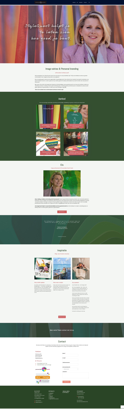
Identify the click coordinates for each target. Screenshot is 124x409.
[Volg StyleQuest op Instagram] (68, 392)
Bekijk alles (62, 316)
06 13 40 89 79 (38, 400)
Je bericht (64, 371)
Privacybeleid (51, 397)
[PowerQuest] (76, 117)
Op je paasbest (75, 282)
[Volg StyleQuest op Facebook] (63, 392)
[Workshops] (76, 144)
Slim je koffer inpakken (39, 282)
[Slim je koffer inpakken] (43, 268)
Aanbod (74, 2)
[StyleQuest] (40, 2)
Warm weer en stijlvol (58, 282)
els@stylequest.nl (39, 358)
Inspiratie (80, 2)
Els (77, 2)
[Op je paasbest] (81, 268)
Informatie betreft (66, 367)
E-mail (64, 358)
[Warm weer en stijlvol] (62, 268)
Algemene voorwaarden (54, 398)
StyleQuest (51, 393)
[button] (89, 2)
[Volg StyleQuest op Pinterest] (64, 392)
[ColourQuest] (48, 117)
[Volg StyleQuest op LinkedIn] (66, 392)
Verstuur (66, 381)
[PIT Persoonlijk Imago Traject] (48, 144)
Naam (64, 353)
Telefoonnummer (66, 362)
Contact (85, 2)
